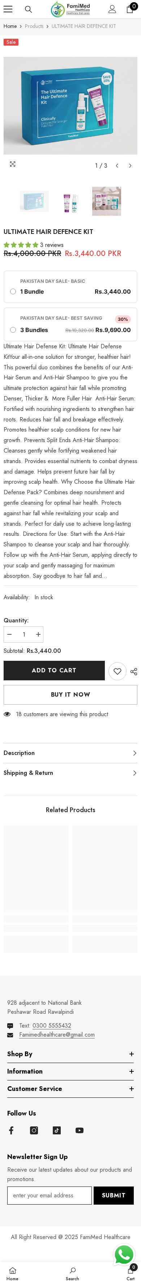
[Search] (28, 9)
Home (10, 26)
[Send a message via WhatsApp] (124, 1255)
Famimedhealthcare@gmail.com (57, 1034)
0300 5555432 (52, 1025)
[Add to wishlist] (117, 671)
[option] (70, 106)
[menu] (8, 9)
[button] (117, 165)
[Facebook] (11, 1130)
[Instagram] (34, 1130)
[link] (36, 928)
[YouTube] (79, 1130)
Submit (114, 1195)
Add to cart (54, 670)
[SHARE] (132, 671)
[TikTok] (56, 1130)
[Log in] (112, 9)
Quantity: (16, 620)
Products (34, 26)
